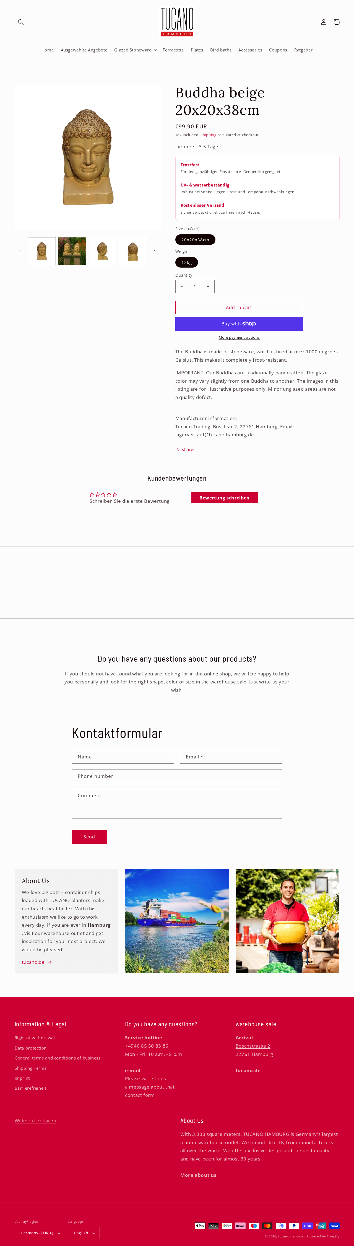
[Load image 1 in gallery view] (42, 251)
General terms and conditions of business (58, 1058)
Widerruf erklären (35, 1120)
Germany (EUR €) (37, 1232)
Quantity (183, 275)
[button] (21, 21)
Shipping (209, 135)
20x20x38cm (195, 239)
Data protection (31, 1048)
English (81, 1232)
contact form (140, 1095)
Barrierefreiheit (30, 1088)
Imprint (22, 1078)
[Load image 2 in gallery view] (72, 251)
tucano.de (33, 962)
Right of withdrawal (35, 1037)
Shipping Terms (31, 1068)
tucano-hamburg (291, 1236)
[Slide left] (21, 251)
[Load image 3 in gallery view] (102, 251)
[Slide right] (155, 251)
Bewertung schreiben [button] (224, 498)
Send (89, 837)
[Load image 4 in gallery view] (133, 251)
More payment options (239, 337)
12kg (186, 262)
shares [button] (189, 449)
